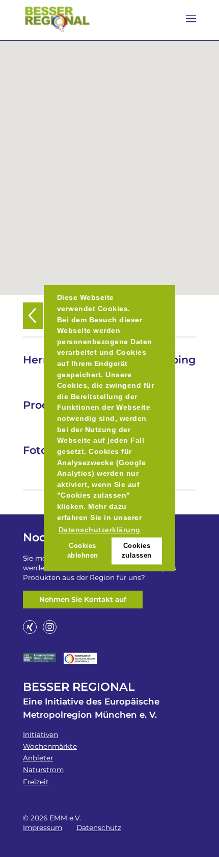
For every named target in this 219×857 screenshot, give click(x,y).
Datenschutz (98, 827)
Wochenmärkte (50, 746)
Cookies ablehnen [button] (82, 550)
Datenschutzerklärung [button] (100, 530)
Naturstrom (43, 770)
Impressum (42, 827)
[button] (109, 161)
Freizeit (36, 782)
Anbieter (38, 758)
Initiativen (40, 734)
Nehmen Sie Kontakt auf (82, 599)
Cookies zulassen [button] (137, 550)
